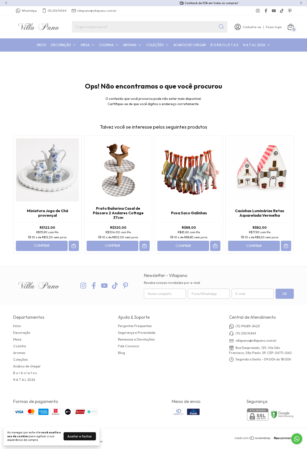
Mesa (85, 45)
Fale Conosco (128, 346)
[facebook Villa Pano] (266, 11)
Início (41, 45)
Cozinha (106, 45)
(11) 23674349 (57, 10)
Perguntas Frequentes (135, 326)
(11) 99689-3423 (248, 326)
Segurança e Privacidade (136, 332)
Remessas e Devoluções (136, 339)
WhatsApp (29, 10)
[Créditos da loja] (282, 438)
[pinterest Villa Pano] (290, 11)
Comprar (41, 245)
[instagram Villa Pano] (258, 11)
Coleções (155, 45)
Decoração (61, 45)
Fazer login (274, 27)
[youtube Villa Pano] (274, 11)
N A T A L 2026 (254, 45)
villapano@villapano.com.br (97, 10)
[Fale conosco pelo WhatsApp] (296, 438)
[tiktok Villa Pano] (282, 11)
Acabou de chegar (189, 45)
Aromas (129, 45)
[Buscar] (221, 26)
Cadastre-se (252, 27)
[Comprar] (74, 246)
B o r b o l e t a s (224, 45)
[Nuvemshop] (252, 439)
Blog (121, 353)
